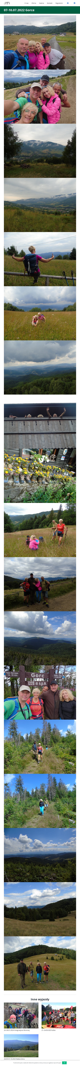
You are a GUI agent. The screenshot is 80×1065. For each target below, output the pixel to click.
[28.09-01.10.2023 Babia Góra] (21, 1035)
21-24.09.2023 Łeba (48, 1030)
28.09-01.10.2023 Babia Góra (14, 1059)
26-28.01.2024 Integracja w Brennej (17, 1030)
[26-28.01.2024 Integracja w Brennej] (21, 1004)
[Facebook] (67, 3)
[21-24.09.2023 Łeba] (59, 1004)
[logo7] (7, 3)
